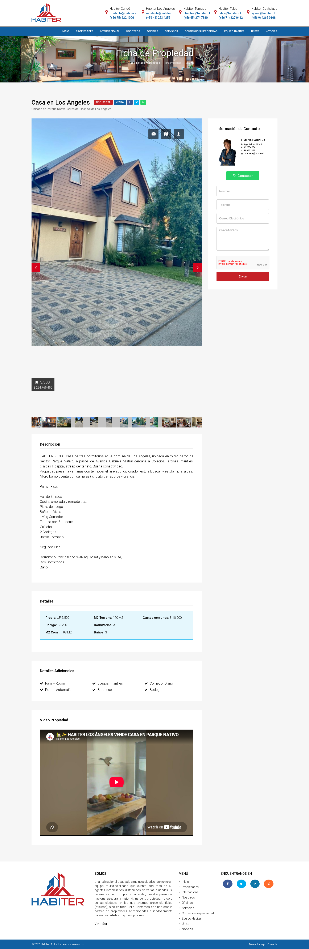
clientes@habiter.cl (197, 13)
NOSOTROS (133, 31)
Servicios (188, 908)
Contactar (245, 176)
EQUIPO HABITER (234, 31)
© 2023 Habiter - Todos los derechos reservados (58, 944)
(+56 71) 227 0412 (231, 17)
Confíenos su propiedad (198, 913)
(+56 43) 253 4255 (158, 17)
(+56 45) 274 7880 (196, 17)
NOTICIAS (271, 31)
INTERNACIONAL (110, 31)
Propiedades (190, 887)
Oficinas (187, 902)
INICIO (65, 31)
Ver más (100, 923)
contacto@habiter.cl (123, 13)
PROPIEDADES (84, 31)
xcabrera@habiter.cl (254, 153)
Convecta (272, 944)
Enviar (243, 276)
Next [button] (197, 267)
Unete (185, 923)
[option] (117, 163)
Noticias (187, 929)
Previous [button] (36, 267)
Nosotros (188, 897)
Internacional (190, 892)
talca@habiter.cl (230, 13)
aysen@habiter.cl (263, 13)
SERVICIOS (171, 31)
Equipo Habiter (191, 918)
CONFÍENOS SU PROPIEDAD (201, 31)
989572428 (249, 150)
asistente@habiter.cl (160, 13)
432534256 (249, 147)
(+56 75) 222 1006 (122, 17)
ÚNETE (255, 31)
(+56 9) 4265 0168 (263, 17)
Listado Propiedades (148, 62)
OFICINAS (152, 31)
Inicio (185, 881)
